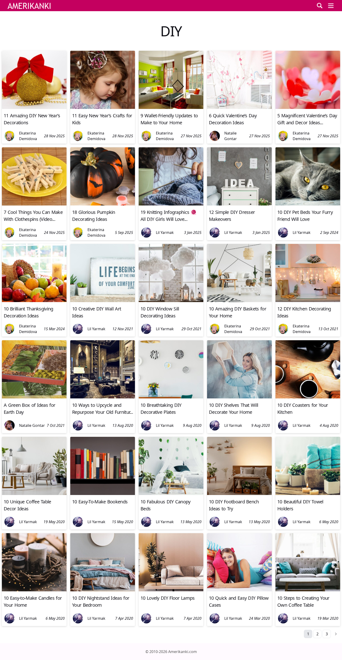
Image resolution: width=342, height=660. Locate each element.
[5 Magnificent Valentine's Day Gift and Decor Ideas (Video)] (307, 107)
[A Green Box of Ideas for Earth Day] (34, 397)
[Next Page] (336, 634)
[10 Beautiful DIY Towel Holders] (307, 493)
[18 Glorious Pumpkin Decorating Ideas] (102, 204)
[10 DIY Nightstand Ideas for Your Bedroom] (102, 590)
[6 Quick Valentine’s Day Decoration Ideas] (239, 107)
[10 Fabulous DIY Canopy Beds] (171, 493)
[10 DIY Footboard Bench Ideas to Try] (239, 493)
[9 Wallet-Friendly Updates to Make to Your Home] (171, 107)
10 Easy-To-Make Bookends (99, 501)
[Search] (319, 5)
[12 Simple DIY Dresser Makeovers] (239, 204)
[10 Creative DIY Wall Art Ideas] (102, 300)
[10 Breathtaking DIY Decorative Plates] (171, 397)
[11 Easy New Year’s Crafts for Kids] (102, 107)
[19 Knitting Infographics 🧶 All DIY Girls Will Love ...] (171, 204)
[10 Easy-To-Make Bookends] (102, 493)
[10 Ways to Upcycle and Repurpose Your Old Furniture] (102, 397)
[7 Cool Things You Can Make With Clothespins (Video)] (34, 204)
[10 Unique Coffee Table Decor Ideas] (34, 493)
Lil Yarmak (165, 232)
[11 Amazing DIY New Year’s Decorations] (34, 107)
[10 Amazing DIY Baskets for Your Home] (239, 300)
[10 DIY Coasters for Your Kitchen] (307, 397)
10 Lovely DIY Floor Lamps (168, 598)
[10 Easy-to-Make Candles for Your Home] (34, 590)
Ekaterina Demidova (28, 136)
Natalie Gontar (230, 136)
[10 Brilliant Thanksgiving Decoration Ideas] (34, 300)
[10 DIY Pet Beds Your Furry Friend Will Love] (307, 204)
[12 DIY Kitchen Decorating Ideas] (307, 300)
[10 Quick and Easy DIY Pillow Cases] (239, 590)
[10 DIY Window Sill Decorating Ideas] (171, 300)
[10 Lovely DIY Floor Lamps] (171, 590)
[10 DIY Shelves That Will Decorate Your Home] (239, 397)
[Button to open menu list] (331, 5)
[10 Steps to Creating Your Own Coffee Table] (307, 590)
